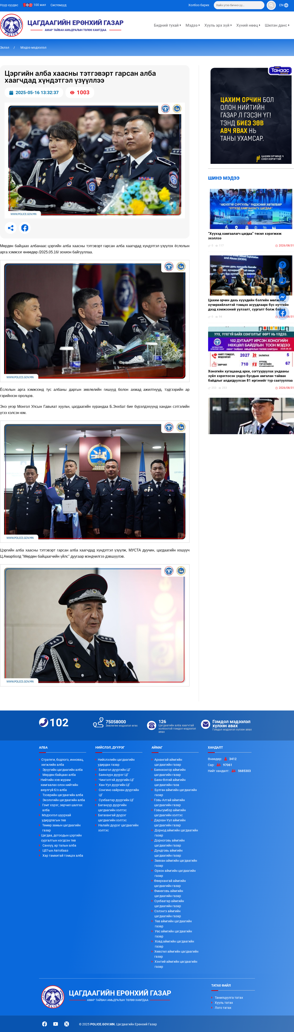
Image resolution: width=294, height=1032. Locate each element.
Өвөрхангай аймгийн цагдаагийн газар (170, 883)
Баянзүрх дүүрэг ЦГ (114, 775)
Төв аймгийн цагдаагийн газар (173, 923)
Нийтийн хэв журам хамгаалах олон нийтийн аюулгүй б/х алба (59, 785)
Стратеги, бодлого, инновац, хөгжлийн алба (62, 762)
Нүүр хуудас (9, 5)
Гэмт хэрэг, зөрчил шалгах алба (62, 807)
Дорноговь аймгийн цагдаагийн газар (169, 843)
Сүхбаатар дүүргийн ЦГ (116, 800)
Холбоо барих (198, 5)
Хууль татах (224, 1002)
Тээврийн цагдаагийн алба (62, 795)
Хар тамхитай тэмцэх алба (62, 855)
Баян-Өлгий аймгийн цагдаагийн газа (170, 782)
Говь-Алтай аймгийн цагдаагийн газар (169, 802)
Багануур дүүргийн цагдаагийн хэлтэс (112, 807)
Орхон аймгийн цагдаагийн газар (175, 873)
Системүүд (58, 5)
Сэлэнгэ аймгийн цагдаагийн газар (167, 913)
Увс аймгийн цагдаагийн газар (173, 933)
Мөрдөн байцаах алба (59, 775)
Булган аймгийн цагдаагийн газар (176, 792)
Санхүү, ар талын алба (59, 845)
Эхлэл (5, 47)
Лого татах (223, 1008)
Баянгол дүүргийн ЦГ (115, 770)
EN (281, 5)
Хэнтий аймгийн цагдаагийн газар (176, 964)
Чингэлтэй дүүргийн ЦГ (116, 780)
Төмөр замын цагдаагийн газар (61, 827)
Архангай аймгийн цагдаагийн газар (168, 762)
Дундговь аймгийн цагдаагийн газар (168, 853)
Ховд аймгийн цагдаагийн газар (174, 944)
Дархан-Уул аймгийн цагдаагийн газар (170, 822)
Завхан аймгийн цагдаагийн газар (176, 863)
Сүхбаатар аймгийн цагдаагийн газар (169, 903)
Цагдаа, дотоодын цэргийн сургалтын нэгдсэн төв (61, 837)
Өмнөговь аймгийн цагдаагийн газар (168, 893)
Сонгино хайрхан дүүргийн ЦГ (119, 792)
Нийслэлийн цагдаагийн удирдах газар (116, 762)
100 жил (39, 5)
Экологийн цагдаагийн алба (63, 800)
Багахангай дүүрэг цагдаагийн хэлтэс (112, 817)
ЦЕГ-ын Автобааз (55, 850)
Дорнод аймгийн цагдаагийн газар (176, 832)
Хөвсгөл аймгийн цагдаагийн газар (176, 954)
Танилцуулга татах (229, 997)
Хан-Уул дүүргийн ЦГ (114, 785)
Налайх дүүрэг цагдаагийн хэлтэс (118, 827)
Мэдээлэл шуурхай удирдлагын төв (56, 817)
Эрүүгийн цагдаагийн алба (62, 770)
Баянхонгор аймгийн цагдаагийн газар (170, 772)
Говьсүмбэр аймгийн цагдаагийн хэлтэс (170, 812)
